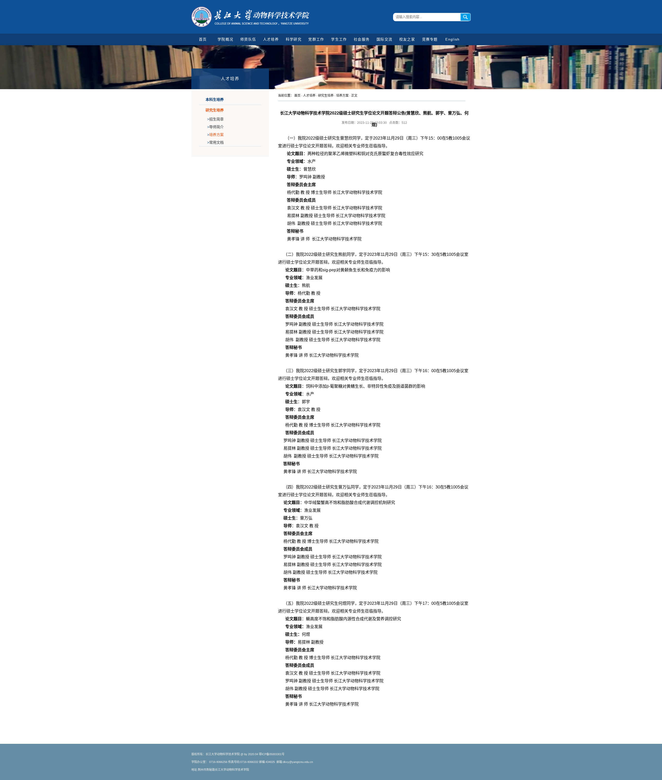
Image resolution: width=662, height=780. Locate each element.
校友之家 (407, 39)
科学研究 (294, 39)
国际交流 (384, 39)
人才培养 (271, 39)
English (452, 39)
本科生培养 (215, 99)
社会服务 (362, 39)
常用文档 (215, 142)
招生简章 (215, 119)
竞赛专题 (430, 39)
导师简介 (215, 127)
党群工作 (316, 39)
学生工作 (339, 39)
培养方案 (215, 135)
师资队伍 (248, 39)
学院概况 (225, 39)
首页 (203, 39)
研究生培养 (215, 110)
